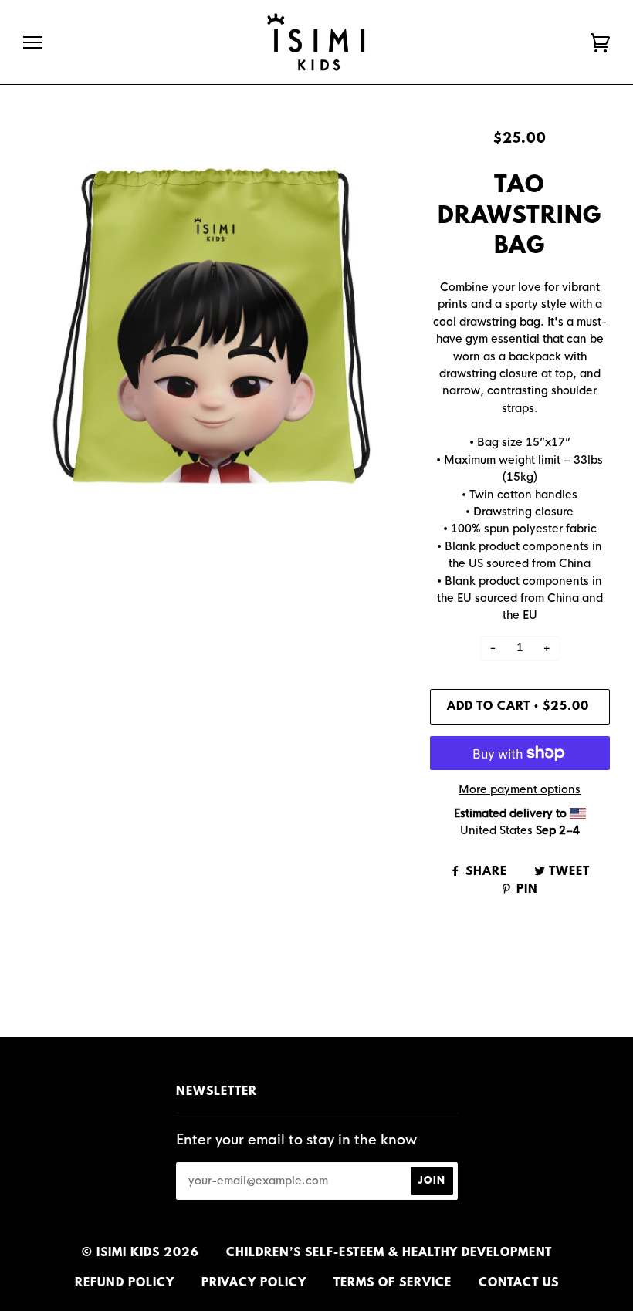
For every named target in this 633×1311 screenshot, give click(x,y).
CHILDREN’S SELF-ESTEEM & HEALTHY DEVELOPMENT (389, 1253)
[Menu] (32, 42)
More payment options (520, 789)
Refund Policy (124, 1283)
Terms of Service (392, 1283)
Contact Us (519, 1283)
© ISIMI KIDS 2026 (140, 1253)
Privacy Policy (253, 1283)
